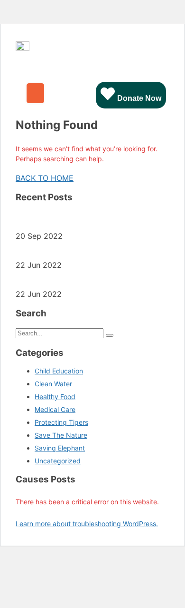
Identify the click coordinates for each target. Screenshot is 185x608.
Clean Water (53, 384)
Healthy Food (55, 396)
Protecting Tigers (61, 422)
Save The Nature (61, 435)
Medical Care (55, 409)
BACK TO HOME (45, 178)
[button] (35, 93)
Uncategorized (58, 461)
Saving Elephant (60, 448)
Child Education (59, 371)
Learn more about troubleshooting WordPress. (87, 524)
